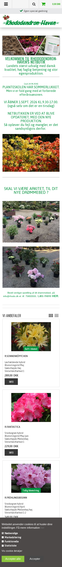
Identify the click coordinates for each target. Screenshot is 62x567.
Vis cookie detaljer (12, 550)
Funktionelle (12, 541)
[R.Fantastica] (31, 407)
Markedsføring (13, 537)
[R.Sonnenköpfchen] (31, 336)
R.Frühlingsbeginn (16, 497)
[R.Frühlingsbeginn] (31, 478)
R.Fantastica (12, 427)
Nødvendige (11, 533)
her (42, 527)
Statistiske (11, 545)
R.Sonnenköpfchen (16, 356)
